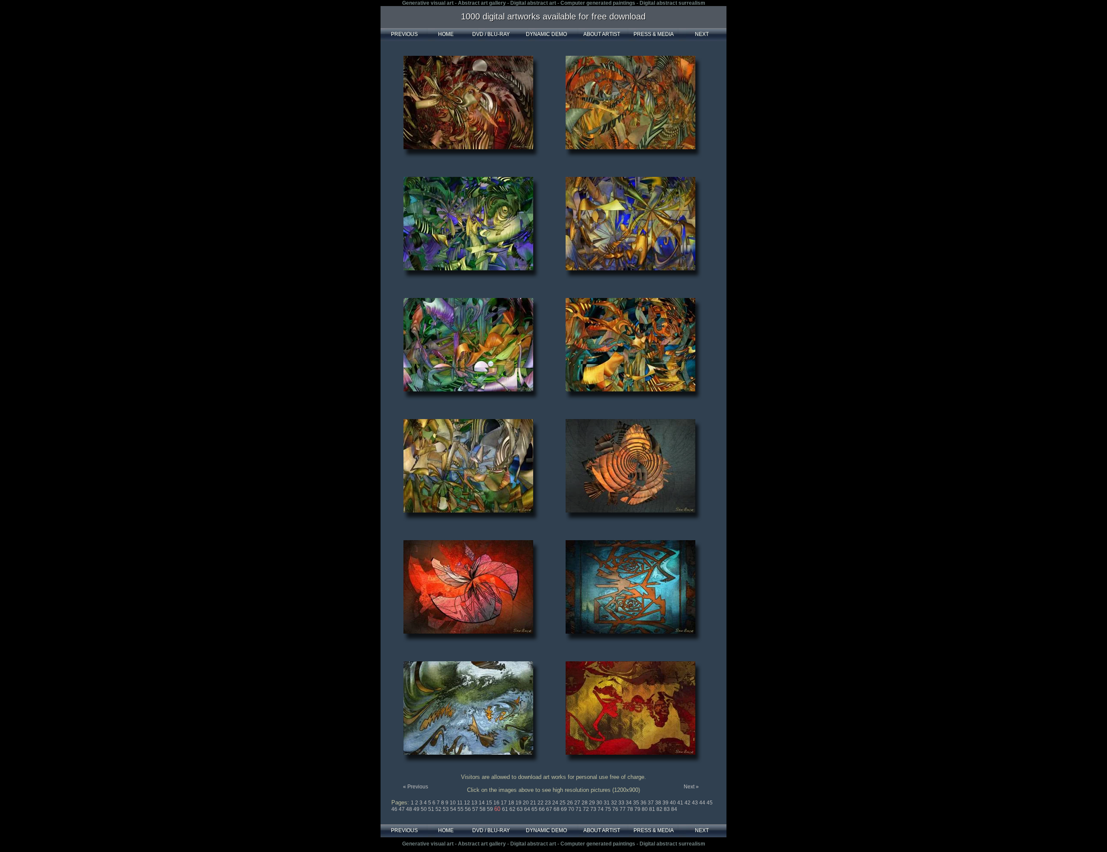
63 (520, 809)
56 (468, 809)
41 (681, 803)
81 (652, 809)
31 (607, 803)
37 (651, 803)
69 (564, 809)
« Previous (415, 787)
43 (695, 803)
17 (504, 803)
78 (630, 809)
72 (586, 809)
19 (519, 803)
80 (645, 809)
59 (490, 809)
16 (497, 803)
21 (534, 803)
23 (548, 803)
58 (483, 809)
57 (476, 809)
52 (439, 809)
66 (542, 809)
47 (402, 809)
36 (644, 803)
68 (557, 809)
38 (658, 803)
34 (629, 803)
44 (703, 803)
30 (600, 803)
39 (666, 803)
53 (446, 809)
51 (431, 809)
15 (489, 803)
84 (674, 809)
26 (570, 803)
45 (710, 803)
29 (592, 803)
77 (623, 809)
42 (688, 803)
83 (667, 809)
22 (541, 803)
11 (460, 803)
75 (608, 809)
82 (660, 809)
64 (527, 809)
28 (585, 803)
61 (505, 809)
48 (409, 809)
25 (563, 803)
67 (550, 809)
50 (424, 809)
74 (601, 809)
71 (579, 809)
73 (594, 809)
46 (395, 809)
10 (453, 803)
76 (616, 809)
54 (454, 809)
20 (526, 803)
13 (475, 803)
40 (673, 803)
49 (417, 809)
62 (513, 809)
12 (467, 803)
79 (638, 809)
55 (461, 809)
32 (614, 803)
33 (622, 803)
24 (556, 803)
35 (636, 803)
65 (535, 809)
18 (511, 803)
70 (572, 809)
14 (482, 803)
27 (578, 803)
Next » (691, 787)
